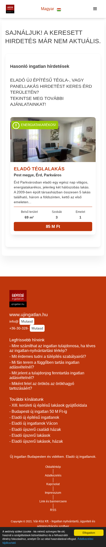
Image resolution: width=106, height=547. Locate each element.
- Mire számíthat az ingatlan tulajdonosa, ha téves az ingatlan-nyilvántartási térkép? (52, 348)
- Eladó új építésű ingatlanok (34, 417)
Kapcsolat (53, 484)
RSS (53, 510)
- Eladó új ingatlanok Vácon (33, 423)
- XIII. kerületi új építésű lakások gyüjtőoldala (48, 405)
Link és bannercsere (53, 501)
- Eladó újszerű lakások (29, 435)
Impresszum (53, 492)
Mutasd (27, 321)
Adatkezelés (53, 475)
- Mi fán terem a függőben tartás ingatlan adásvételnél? (44, 364)
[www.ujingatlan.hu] (8, 9)
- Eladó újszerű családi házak (35, 429)
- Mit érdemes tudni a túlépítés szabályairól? (47, 356)
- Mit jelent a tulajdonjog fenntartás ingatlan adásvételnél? (46, 375)
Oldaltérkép (53, 467)
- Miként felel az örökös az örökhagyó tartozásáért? (41, 386)
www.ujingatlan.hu (28, 314)
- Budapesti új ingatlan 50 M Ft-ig (38, 411)
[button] (51, 9)
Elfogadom (89, 532)
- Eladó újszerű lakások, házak (36, 441)
